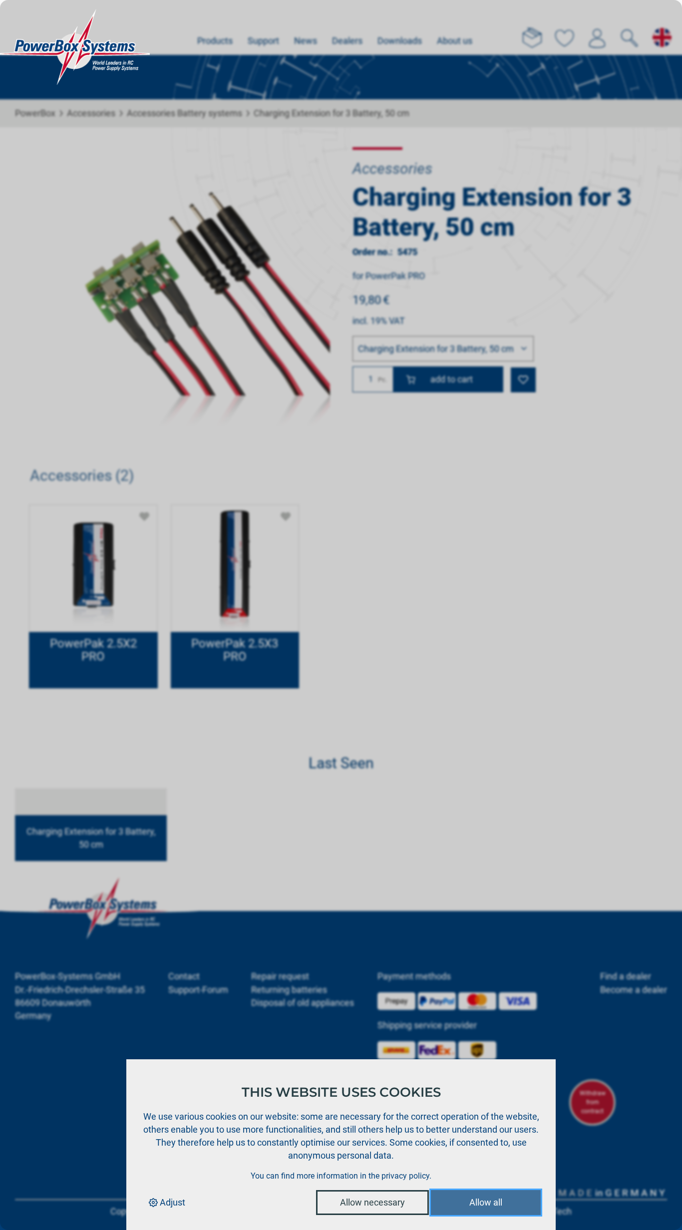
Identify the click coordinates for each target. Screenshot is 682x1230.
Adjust (171, 1202)
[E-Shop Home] (75, 27)
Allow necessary (372, 1202)
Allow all (485, 1202)
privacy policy (405, 1176)
